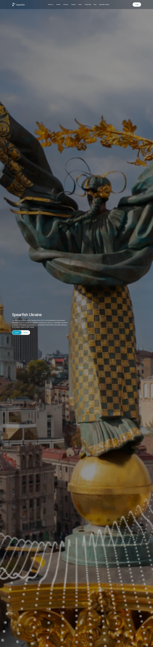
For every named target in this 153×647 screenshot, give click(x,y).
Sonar (80, 4)
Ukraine (25, 332)
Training (73, 4)
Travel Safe (88, 4)
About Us (50, 4)
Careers (58, 4)
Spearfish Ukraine (104, 4)
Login (136, 4)
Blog (95, 4)
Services (65, 4)
